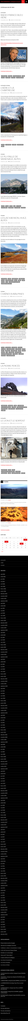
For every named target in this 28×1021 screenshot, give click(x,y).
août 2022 (3, 688)
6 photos (9, 500)
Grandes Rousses (9, 280)
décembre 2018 (4, 790)
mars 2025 (3, 615)
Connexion (3, 1005)
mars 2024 (3, 642)
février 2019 (3, 785)
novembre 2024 (4, 625)
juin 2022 (3, 690)
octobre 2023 (3, 654)
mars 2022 (3, 698)
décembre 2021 (4, 705)
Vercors (23, 207)
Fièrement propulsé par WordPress (7, 1019)
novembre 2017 (4, 822)
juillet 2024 (3, 635)
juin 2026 (3, 579)
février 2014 (3, 929)
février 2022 (3, 700)
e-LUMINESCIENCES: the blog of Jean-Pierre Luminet (12, 983)
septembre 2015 (4, 885)
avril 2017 (3, 839)
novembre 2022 (4, 681)
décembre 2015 (4, 878)
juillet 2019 (3, 773)
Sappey (23, 473)
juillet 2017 (3, 832)
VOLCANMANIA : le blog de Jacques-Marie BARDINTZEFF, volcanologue (11, 1)
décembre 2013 (4, 934)
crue (10, 469)
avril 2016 (3, 868)
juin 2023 (3, 664)
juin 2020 (3, 749)
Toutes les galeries (5, 530)
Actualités (3, 12)
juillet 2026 (3, 576)
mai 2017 (3, 836)
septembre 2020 (4, 742)
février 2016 (3, 873)
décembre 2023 (4, 649)
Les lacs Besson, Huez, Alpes (14, 219)
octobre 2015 (3, 883)
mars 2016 (3, 870)
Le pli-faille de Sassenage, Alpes (10, 157)
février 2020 (3, 756)
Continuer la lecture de (7, 71)
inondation (4, 473)
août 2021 (3, 715)
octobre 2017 (3, 824)
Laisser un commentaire (15, 20)
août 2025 (3, 603)
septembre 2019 (4, 768)
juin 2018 (3, 805)
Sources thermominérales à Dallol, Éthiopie (10, 525)
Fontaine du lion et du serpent (8, 471)
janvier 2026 (3, 591)
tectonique (17, 207)
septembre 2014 (4, 914)
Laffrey (13, 407)
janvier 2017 (3, 846)
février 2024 (3, 644)
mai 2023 (3, 666)
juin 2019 (3, 776)
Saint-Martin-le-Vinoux (6, 353)
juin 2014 (3, 919)
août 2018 (3, 800)
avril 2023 (3, 669)
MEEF (23, 280)
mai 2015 (3, 895)
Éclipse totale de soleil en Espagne (8, 943)
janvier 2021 (3, 732)
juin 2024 (3, 637)
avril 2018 (3, 810)
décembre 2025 (4, 593)
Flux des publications (5, 1008)
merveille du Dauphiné (22, 407)
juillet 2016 (3, 861)
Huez (16, 280)
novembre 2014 (4, 909)
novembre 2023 (4, 652)
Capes (3, 280)
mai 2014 (3, 922)
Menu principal (26, 1)
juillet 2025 (3, 605)
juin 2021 (3, 720)
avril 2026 (3, 583)
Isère (3, 146)
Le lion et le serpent (13, 420)
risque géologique (16, 473)
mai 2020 (3, 751)
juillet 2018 (3, 802)
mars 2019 (3, 783)
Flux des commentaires (5, 1010)
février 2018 (3, 815)
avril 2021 (3, 725)
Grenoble (8, 350)
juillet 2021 (3, 717)
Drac (3, 350)
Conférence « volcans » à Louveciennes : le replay (11, 947)
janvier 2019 (3, 788)
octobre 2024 (3, 627)
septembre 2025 (4, 601)
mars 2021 (3, 727)
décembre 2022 (4, 678)
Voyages (8, 85)
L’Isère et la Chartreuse (8, 89)
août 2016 (3, 858)
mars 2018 (3, 812)
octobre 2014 (3, 912)
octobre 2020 (3, 739)
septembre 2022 (4, 686)
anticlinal (8, 347)
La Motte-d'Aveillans (6, 407)
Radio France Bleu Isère (12, 16)
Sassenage (11, 207)
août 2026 (3, 574)
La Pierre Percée (10, 365)
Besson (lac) (21, 278)
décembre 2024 (4, 622)
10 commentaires (10, 503)
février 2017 (3, 844)
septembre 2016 (4, 856)
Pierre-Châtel (11, 408)
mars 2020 (3, 754)
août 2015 (3, 888)
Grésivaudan (20, 144)
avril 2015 (3, 897)
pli (6, 352)
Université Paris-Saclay (6, 283)
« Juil (2, 551)
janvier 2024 (3, 647)
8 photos (9, 522)
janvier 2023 (3, 676)
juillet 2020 (3, 746)
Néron (3, 352)
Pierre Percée (4, 408)
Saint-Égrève (4, 207)
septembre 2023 (4, 656)
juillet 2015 (3, 890)
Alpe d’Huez (4, 278)
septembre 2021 (4, 712)
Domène (14, 144)
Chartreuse (8, 144)
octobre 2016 (3, 853)
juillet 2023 (3, 661)
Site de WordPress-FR (5, 1013)
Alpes (3, 144)
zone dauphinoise (10, 355)
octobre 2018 (3, 795)
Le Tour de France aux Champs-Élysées (9, 950)
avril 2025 (3, 613)
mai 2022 (3, 693)
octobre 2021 (3, 710)
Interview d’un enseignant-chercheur (8, 945)
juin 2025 (3, 608)
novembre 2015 (4, 880)
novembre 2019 (4, 763)
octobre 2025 (3, 598)
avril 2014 (3, 924)
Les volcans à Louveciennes (6, 960)
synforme (21, 353)
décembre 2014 (4, 907)
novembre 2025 (4, 596)
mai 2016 (3, 866)
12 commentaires (5, 526)
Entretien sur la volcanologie (7, 952)
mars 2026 (3, 586)
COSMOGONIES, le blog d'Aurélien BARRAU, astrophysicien (13, 980)
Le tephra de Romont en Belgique (8, 957)
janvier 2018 (3, 817)
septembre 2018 (4, 798)
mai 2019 (3, 778)
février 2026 (3, 588)
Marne (23, 350)
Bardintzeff (15, 278)
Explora (2, 985)
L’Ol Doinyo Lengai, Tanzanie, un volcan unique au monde (13, 502)
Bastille (20, 347)
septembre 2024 (4, 630)
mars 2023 (3, 671)
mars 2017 (3, 841)
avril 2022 (3, 695)
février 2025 (3, 618)
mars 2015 (3, 900)
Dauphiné (11, 405)
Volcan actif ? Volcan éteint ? (7, 955)
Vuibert (3, 410)
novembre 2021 (4, 708)
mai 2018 (3, 807)
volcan (13, 77)
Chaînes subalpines (12, 293)
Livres (2, 562)
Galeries (6, 481)
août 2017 (3, 829)
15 (21, 543)
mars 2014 (3, 926)
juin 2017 (3, 834)
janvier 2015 (3, 905)
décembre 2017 (4, 819)
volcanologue (20, 77)
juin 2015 (3, 892)
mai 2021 (3, 722)
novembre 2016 (4, 851)
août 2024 (3, 632)
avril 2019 (3, 780)
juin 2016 (3, 863)
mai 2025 (3, 610)
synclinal (15, 353)
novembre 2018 (4, 793)
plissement (11, 352)
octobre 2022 (3, 683)
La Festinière (20, 405)
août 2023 (3, 659)
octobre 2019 (3, 766)
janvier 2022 (3, 703)
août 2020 (3, 744)
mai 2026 (3, 581)
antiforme (14, 347)
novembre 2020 (4, 737)
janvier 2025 (3, 620)
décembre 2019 (4, 761)
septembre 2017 (4, 827)
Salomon (8, 77)
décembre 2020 (4, 734)
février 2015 (3, 902)
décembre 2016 (4, 849)
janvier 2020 (3, 759)
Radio (3, 77)
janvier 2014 (3, 931)
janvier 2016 (3, 875)
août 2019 (3, 771)
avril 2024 (3, 639)
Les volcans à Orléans (5, 964)
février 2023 (3, 673)
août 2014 (3, 917)
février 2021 (3, 729)
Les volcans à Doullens (5, 962)
